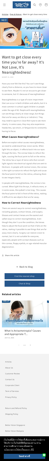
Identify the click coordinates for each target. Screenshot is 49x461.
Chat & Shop (24, 283)
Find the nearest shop (24, 276)
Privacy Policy (11, 397)
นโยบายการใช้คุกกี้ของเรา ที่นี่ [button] (19, 450)
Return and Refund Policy (16, 408)
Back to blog (26, 266)
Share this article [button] (12, 255)
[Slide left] (19, 345)
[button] (4, 5)
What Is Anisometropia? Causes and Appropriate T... (23, 332)
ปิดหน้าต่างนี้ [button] (24, 456)
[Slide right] (30, 345)
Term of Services (12, 391)
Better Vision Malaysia (14, 431)
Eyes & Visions (16, 14)
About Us (9, 368)
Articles (5, 14)
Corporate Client (12, 385)
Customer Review (12, 373)
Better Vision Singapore (15, 425)
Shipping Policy (11, 414)
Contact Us (10, 379)
